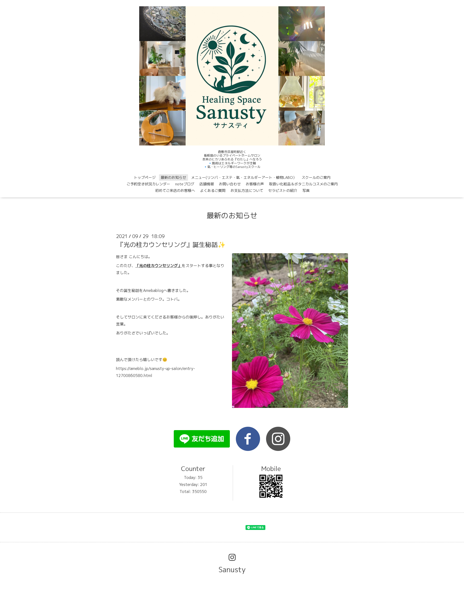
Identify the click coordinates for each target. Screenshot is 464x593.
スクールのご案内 (316, 177)
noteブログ (184, 184)
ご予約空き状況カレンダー (148, 184)
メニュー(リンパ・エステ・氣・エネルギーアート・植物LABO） (244, 177)
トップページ (145, 177)
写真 (306, 190)
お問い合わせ (230, 184)
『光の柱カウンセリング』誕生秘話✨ (171, 244)
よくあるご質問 (212, 190)
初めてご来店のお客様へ (175, 190)
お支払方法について (247, 190)
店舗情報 (206, 184)
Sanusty (232, 569)
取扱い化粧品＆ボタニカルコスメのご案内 (303, 184)
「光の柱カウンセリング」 (158, 265)
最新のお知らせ (173, 177)
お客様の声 (255, 184)
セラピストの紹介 (282, 190)
